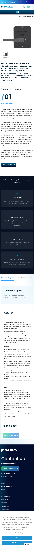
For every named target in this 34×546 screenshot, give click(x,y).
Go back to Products (26, 16)
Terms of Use (5, 506)
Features (6, 89)
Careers (3, 489)
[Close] (32, 513)
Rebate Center (5, 483)
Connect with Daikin (9, 468)
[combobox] (28, 544)
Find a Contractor (10, 435)
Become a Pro (5, 496)
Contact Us (5, 499)
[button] (28, 7)
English (27, 544)
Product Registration (8, 473)
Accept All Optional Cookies (17, 543)
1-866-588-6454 (24, 7)
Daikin (13, 2)
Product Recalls (6, 486)
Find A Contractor (9, 164)
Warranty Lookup (6, 476)
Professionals (10, 12)
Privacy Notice (26, 521)
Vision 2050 (4, 503)
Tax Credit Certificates (8, 480)
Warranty (18, 89)
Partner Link (5, 493)
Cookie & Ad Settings (17, 533)
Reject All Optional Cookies (17, 538)
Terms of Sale (5, 509)
